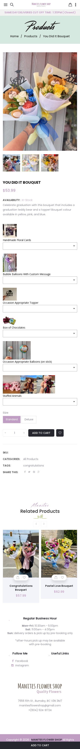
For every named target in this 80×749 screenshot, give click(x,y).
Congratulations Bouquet (21, 588)
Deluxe (29, 419)
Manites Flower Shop (46, 740)
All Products (30, 459)
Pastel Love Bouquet (59, 586)
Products (40, 27)
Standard (12, 419)
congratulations (33, 465)
